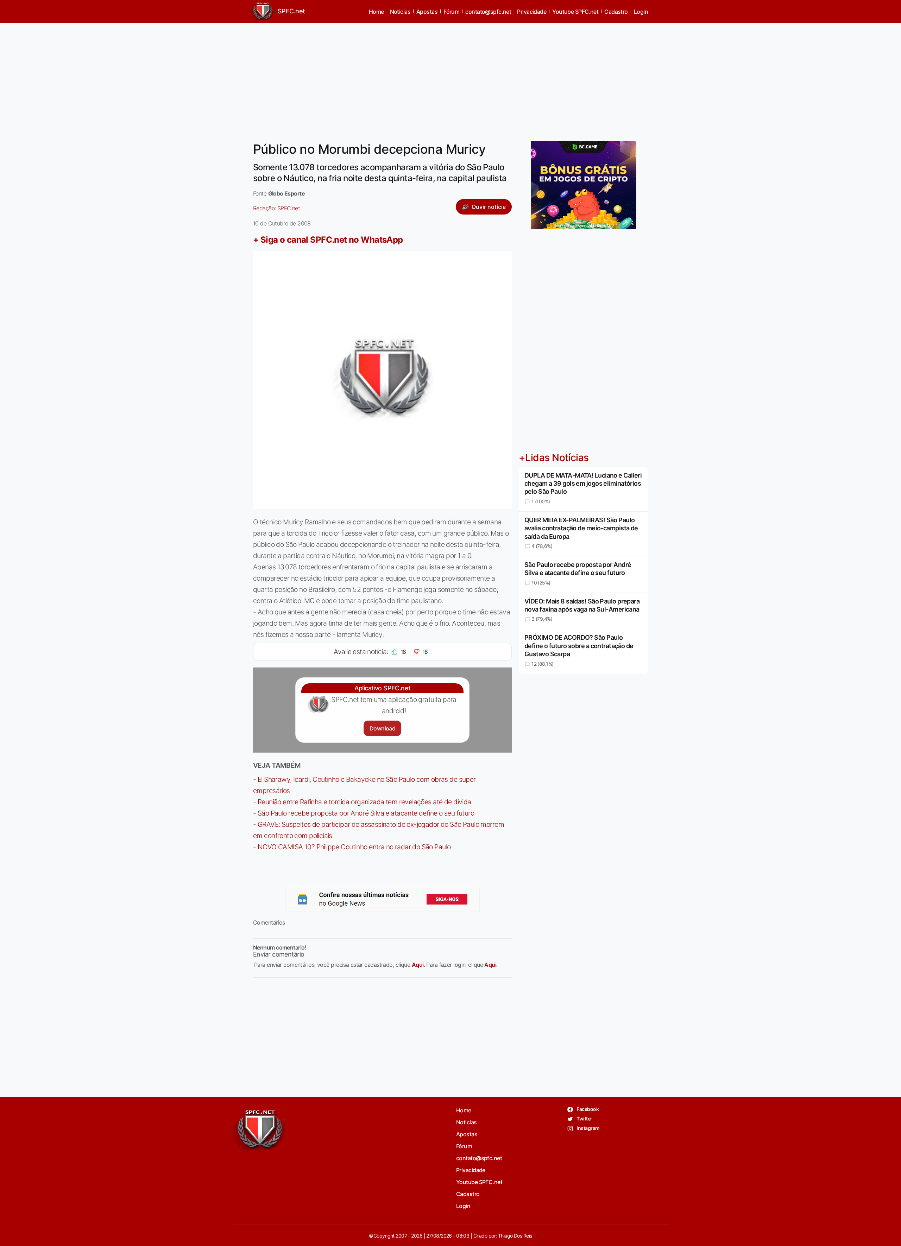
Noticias (400, 11)
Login (641, 11)
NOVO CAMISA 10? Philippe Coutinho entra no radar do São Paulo (354, 847)
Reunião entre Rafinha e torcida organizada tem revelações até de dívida (364, 802)
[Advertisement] (450, 77)
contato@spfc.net (488, 11)
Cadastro (616, 11)
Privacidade (531, 11)
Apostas (426, 11)
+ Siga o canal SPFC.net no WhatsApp (328, 240)
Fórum (451, 11)
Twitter (584, 1119)
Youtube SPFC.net (575, 11)
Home (376, 11)
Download (382, 728)
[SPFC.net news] (382, 899)
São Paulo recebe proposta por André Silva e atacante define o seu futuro (366, 813)
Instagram (587, 1128)
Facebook (587, 1109)
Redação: (276, 208)
